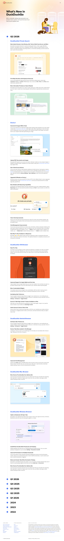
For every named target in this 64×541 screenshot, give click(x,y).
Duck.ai (13, 123)
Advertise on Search (17, 531)
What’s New (5, 528)
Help (14, 524)
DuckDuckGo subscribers (21, 129)
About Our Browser (6, 525)
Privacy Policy (16, 528)
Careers (15, 526)
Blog (3, 530)
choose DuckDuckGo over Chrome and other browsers (43, 526)
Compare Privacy (6, 529)
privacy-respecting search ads (52, 531)
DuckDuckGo (8, 538)
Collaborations (16, 532)
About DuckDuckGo (6, 524)
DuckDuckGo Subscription (7, 526)
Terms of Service (16, 529)
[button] (28, 36)
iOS (49, 532)
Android (53, 532)
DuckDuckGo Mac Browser (19, 372)
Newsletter (5, 531)
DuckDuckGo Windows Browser (21, 412)
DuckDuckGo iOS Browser (19, 245)
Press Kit (15, 530)
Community (16, 525)
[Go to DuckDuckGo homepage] (7, 2)
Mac (44, 532)
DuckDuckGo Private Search (20, 41)
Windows (46, 532)
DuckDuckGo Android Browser (20, 318)
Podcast (4, 532)
